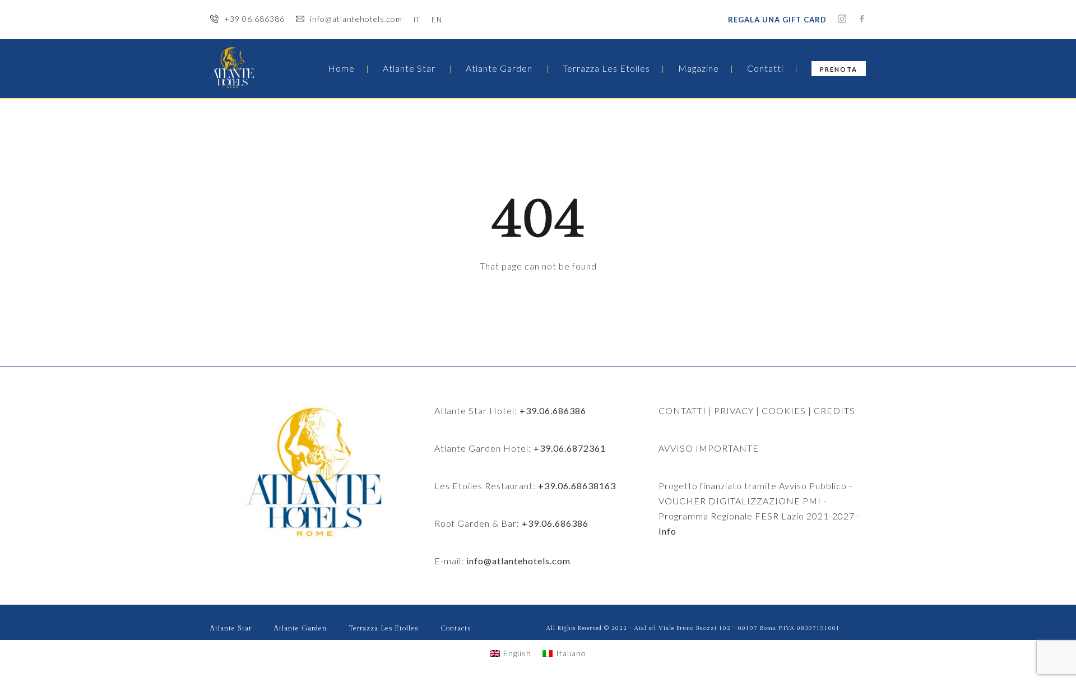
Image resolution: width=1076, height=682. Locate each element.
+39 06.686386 (254, 19)
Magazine (698, 68)
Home (341, 68)
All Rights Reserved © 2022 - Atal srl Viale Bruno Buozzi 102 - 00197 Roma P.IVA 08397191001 (693, 628)
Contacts (455, 628)
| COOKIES (780, 410)
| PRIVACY (730, 410)
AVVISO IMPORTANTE (708, 448)
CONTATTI (682, 410)
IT (417, 19)
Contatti (765, 68)
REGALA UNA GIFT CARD (777, 19)
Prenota (838, 69)
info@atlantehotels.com (356, 19)
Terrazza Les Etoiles (606, 68)
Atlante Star (409, 68)
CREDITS (834, 410)
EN (437, 19)
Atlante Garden (499, 68)
